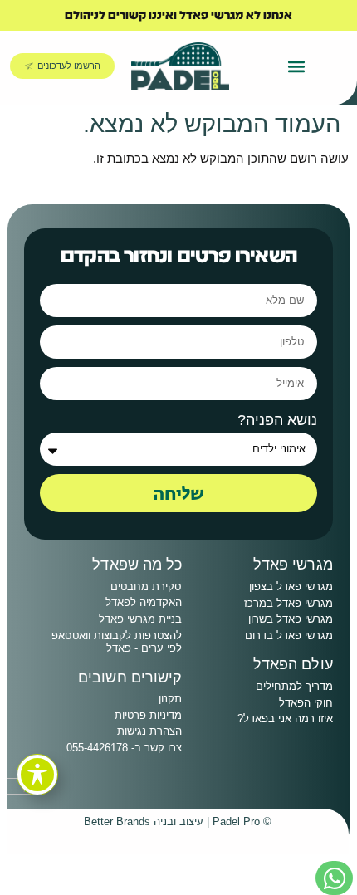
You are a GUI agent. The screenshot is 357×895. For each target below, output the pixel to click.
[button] (297, 66)
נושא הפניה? (277, 420)
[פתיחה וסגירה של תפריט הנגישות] (37, 775)
